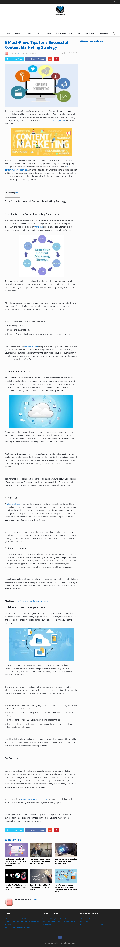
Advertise (104, 33)
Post (92, 925)
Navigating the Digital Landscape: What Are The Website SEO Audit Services (15, 862)
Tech (8, 33)
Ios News (8, 925)
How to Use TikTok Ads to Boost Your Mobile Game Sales (16, 887)
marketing (38, 227)
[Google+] (50, 59)
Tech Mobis (54, 943)
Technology (84, 922)
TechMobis (71, 943)
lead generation (31, 346)
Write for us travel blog (89, 919)
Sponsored (46, 919)
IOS (29, 33)
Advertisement (69, 919)
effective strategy (14, 504)
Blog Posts (55, 919)
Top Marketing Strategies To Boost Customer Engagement (66, 861)
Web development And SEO (16, 919)
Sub (81, 925)
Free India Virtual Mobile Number (17, 927)
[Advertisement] (97, 65)
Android (18, 33)
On (96, 925)
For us (72, 922)
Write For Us (90, 33)
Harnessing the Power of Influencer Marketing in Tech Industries (40, 861)
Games (38, 33)
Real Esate (61, 922)
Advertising (52, 922)
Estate (48, 925)
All (98, 925)
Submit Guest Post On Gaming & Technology (22, 922)
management (59, 120)
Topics (102, 925)
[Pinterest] (56, 59)
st (89, 925)
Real (44, 925)
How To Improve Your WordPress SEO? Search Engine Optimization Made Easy (66, 888)
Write (68, 922)
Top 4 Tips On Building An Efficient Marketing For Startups (40, 887)
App (62, 919)
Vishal (20, 53)
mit (84, 925)
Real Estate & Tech (64, 33)
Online (44, 922)
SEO (78, 33)
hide (16, 193)
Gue (87, 925)
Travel (48, 33)
